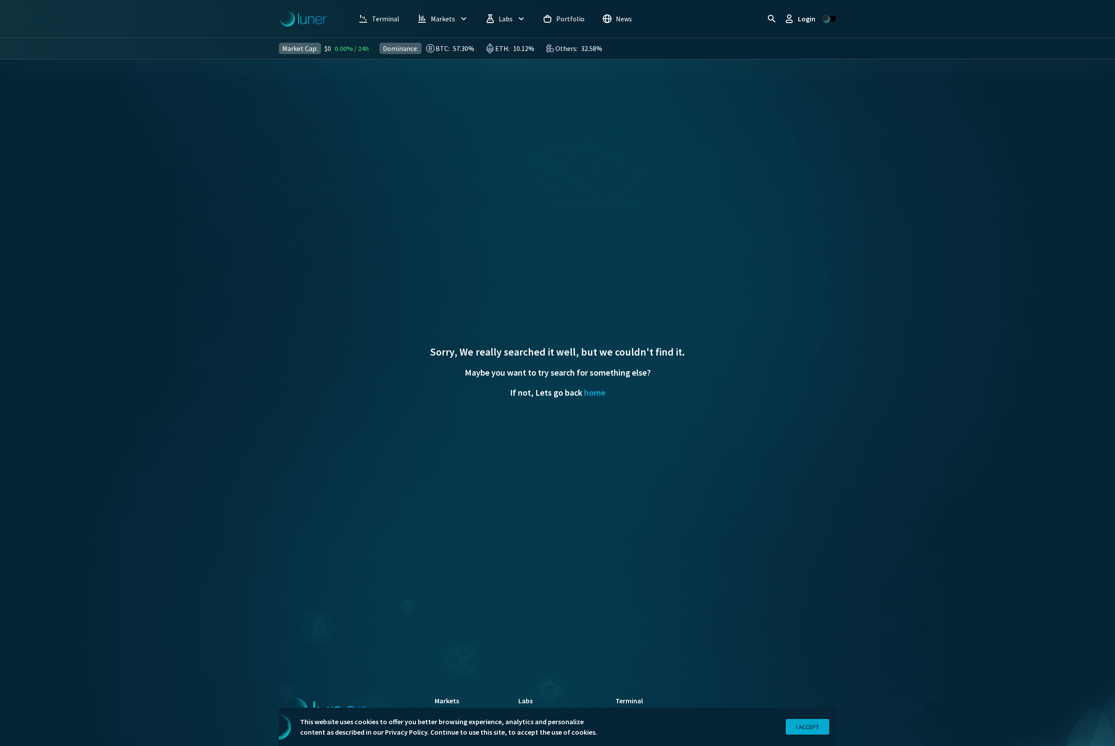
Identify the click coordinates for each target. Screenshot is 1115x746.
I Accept (807, 727)
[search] (771, 18)
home (594, 392)
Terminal (629, 700)
